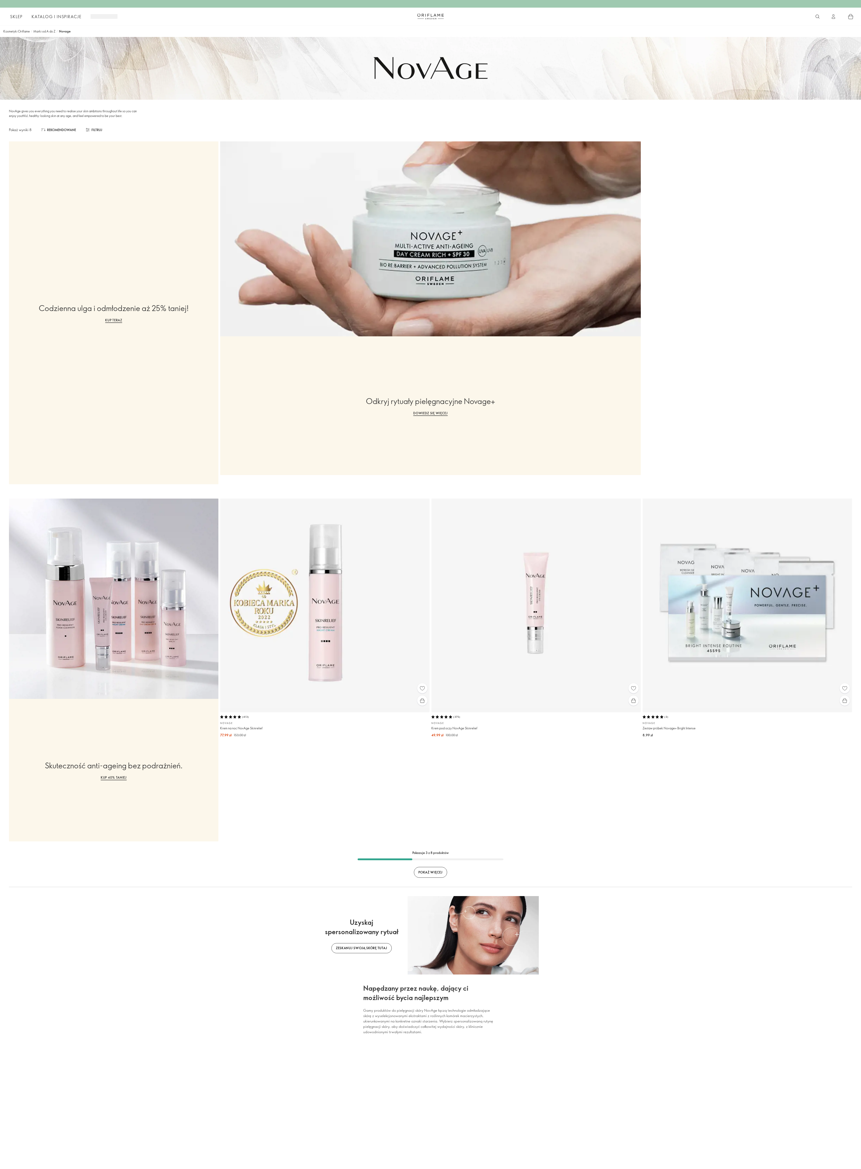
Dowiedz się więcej (430, 413)
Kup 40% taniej (114, 777)
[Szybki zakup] (422, 701)
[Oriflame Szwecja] (430, 16)
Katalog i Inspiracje (57, 16)
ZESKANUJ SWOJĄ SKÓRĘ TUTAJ (361, 948)
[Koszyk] (850, 16)
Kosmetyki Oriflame (16, 31)
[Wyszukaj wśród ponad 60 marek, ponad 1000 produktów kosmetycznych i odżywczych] (817, 16)
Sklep (16, 16)
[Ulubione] (422, 688)
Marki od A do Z (44, 31)
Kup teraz (113, 320)
